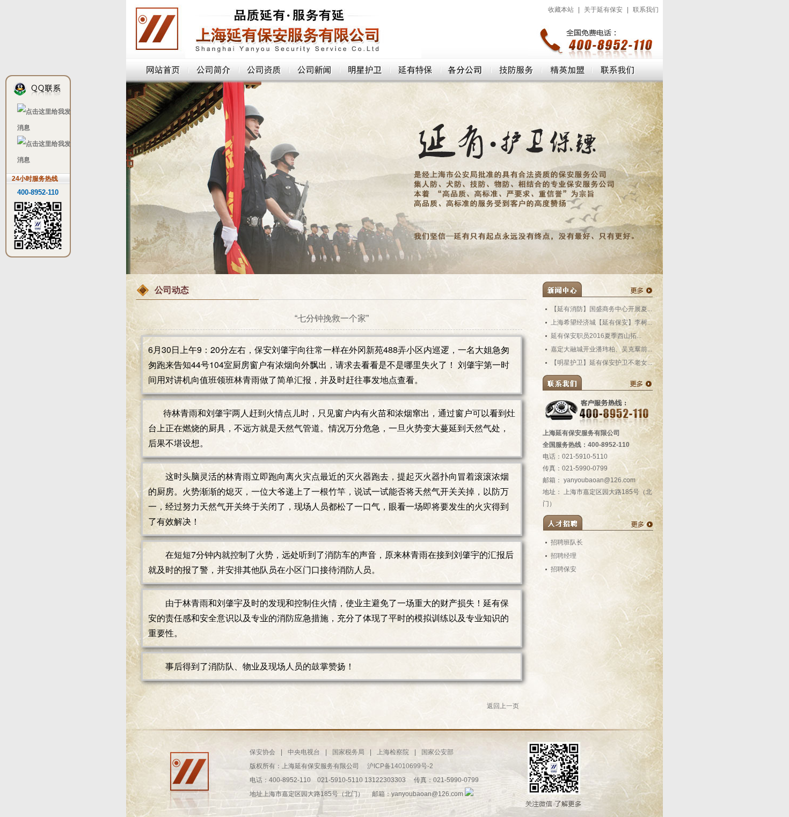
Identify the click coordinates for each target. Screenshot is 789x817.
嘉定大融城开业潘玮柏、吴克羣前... (601, 349)
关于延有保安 (603, 9)
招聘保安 (563, 569)
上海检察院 (393, 752)
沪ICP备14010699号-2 (400, 766)
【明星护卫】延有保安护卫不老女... (601, 362)
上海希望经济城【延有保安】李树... (601, 322)
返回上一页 (503, 706)
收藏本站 (561, 9)
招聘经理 (563, 556)
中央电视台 (304, 752)
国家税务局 (348, 752)
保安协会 (262, 752)
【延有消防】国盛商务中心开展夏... (601, 309)
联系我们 (646, 9)
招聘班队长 (567, 542)
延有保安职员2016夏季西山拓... (596, 336)
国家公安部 (437, 752)
